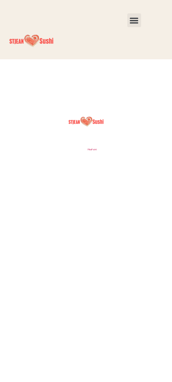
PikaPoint (92, 149)
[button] (134, 20)
